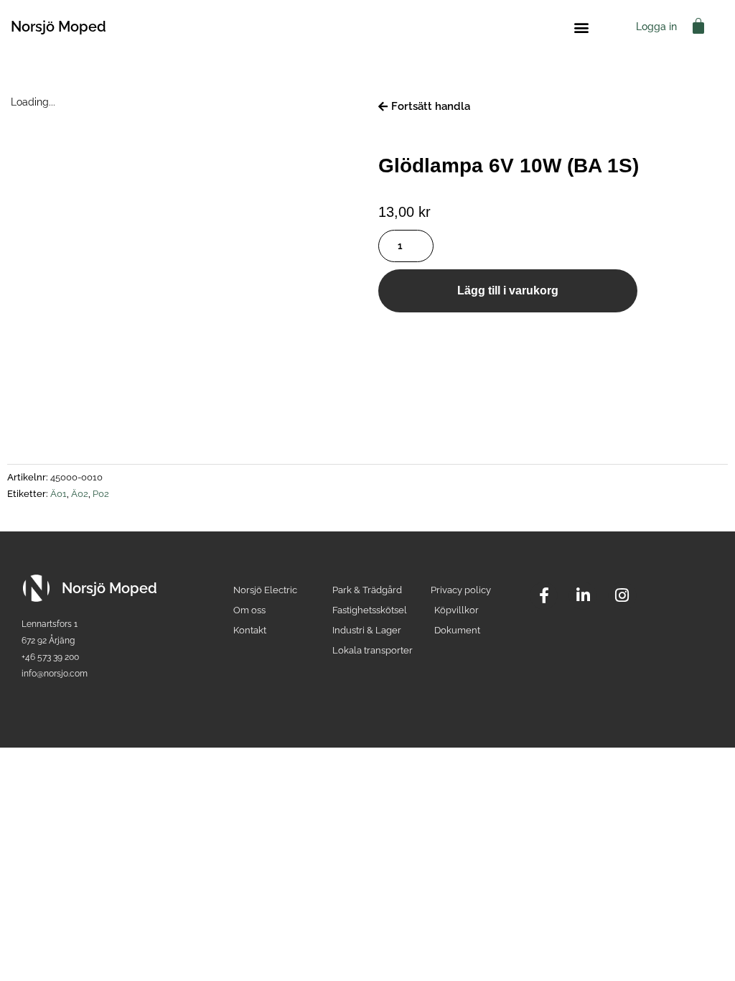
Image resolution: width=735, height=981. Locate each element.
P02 (101, 493)
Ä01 (58, 493)
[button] (581, 27)
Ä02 (79, 493)
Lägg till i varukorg (507, 290)
